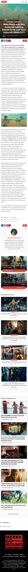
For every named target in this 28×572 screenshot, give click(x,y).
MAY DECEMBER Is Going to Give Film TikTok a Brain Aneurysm (12, 416)
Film (6, 554)
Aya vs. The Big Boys (8, 556)
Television (15, 554)
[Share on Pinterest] (9, 41)
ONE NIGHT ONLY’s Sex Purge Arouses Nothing (14, 362)
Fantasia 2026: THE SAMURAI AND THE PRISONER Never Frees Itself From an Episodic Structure (14, 385)
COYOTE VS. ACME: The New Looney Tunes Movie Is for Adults (14, 314)
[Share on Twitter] (5, 41)
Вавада (17, 564)
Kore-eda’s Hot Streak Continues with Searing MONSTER (13, 506)
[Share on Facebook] (2, 41)
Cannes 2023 (6, 217)
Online (17, 556)
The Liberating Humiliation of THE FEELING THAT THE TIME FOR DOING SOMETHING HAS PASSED (12, 462)
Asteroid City (6, 219)
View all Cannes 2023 (13, 514)
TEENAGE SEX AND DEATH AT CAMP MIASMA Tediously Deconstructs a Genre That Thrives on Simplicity (14, 338)
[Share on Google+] (7, 41)
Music (9, 554)
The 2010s (22, 556)
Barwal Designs (22, 563)
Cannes (11, 219)
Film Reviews (13, 217)
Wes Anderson (14, 221)
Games (21, 554)
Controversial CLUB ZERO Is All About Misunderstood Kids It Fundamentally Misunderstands (13, 438)
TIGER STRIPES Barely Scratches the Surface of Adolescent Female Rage (13, 484)
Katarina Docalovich (12, 35)
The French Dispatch (6, 221)
